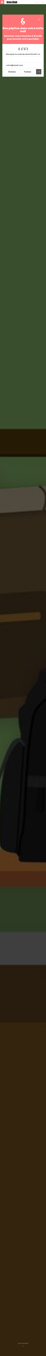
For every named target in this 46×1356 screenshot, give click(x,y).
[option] (23, 680)
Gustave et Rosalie (12, 2)
